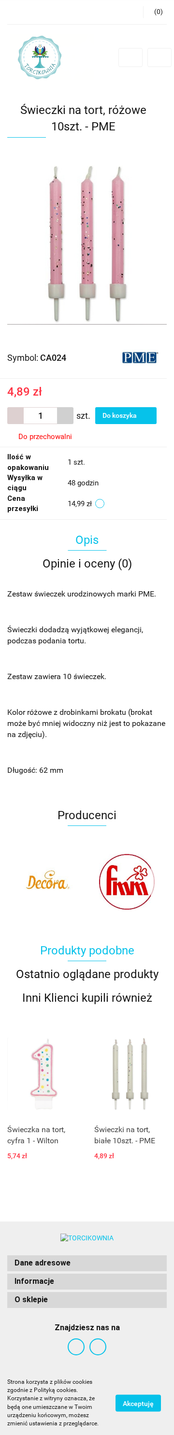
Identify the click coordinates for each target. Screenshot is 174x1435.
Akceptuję (138, 1403)
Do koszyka (120, 415)
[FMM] (127, 882)
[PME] (140, 357)
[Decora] (47, 882)
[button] (87, 1263)
